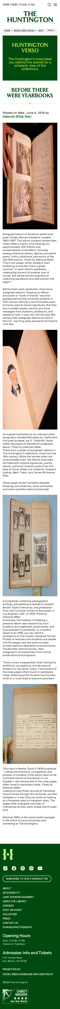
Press (6, 918)
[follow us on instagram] (31, 869)
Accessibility (11, 892)
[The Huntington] (30, 16)
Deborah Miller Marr (17, 116)
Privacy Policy (11, 969)
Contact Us (10, 923)
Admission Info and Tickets (27, 952)
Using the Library (14, 901)
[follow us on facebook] (13, 869)
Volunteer (10, 914)
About (7, 888)
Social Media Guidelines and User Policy (28, 974)
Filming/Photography (17, 927)
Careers (8, 905)
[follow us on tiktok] (5, 869)
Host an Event (12, 910)
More (50, 30)
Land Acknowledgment (18, 897)
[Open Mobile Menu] (55, 4)
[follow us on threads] (22, 869)
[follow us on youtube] (39, 869)
